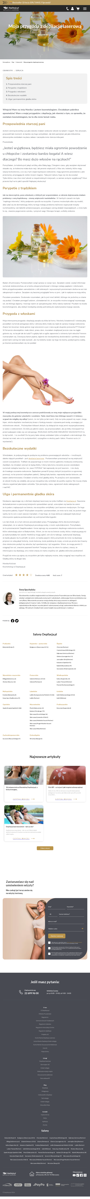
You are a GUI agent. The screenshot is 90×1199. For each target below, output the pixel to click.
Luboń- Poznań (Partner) (14, 1149)
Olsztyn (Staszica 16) (77, 1149)
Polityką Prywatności (77, 942)
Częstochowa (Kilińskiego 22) (58, 1138)
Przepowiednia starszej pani (18, 84)
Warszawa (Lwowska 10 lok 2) (19, 1159)
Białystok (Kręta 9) (10, 1138)
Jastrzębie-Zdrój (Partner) (75, 1141)
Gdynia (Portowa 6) (43, 1141)
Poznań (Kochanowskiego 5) (46, 1152)
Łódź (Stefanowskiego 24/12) (31, 1149)
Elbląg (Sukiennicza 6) (13, 1141)
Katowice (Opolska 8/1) (27, 1145)
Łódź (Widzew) (46, 1149)
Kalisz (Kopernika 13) (12, 1145)
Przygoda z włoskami (16, 91)
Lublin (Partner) (79, 1145)
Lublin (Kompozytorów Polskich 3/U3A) (61, 1145)
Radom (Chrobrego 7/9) (63, 1152)
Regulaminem (70, 942)
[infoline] (67, 8)
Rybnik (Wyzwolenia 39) (79, 1152)
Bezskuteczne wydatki (16, 95)
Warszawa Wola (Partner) (38, 1163)
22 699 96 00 (31, 993)
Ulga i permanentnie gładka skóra (21, 99)
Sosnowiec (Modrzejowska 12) (34, 1156)
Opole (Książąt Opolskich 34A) (13, 1152)
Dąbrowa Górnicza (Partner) (77, 1138)
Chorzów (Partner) (42, 1138)
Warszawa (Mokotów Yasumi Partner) (41, 1159)
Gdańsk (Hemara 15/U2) (28, 1141)
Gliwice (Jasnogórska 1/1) (58, 1141)
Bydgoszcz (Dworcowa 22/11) (26, 1138)
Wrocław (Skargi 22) (54, 1163)
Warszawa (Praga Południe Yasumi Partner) (67, 1159)
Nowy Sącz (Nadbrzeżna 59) (60, 1149)
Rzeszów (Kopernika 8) (16, 1156)
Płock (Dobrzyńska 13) (30, 1152)
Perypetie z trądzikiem (16, 88)
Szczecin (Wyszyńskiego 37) (53, 1156)
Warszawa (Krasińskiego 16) (71, 1156)
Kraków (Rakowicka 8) (42, 1145)
